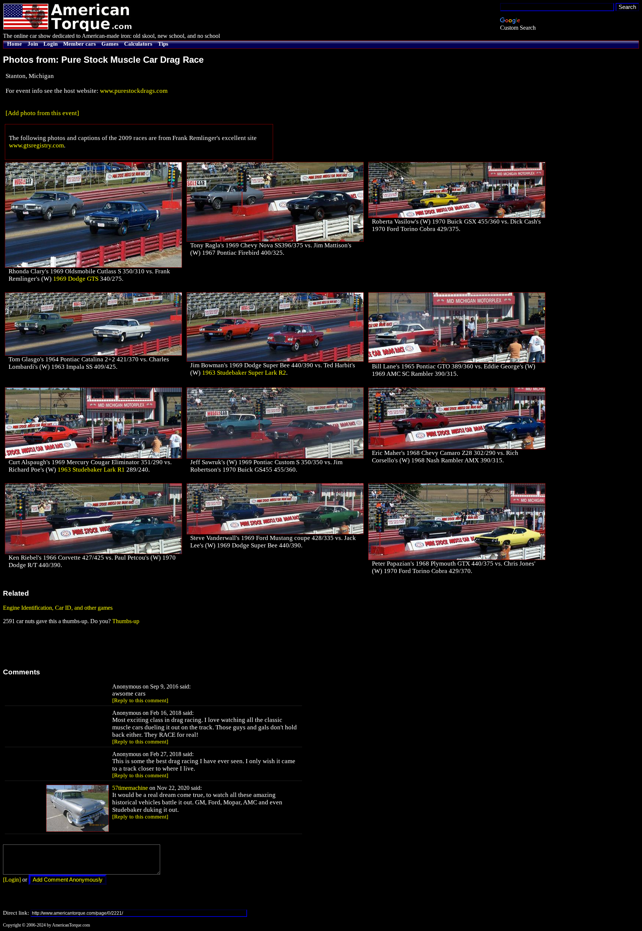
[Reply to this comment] (140, 700)
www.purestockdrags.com (134, 90)
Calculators (138, 44)
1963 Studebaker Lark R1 (91, 469)
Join (32, 44)
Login (50, 44)
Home (14, 44)
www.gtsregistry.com (36, 145)
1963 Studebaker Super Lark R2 (244, 372)
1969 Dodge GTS (75, 278)
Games (110, 44)
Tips (163, 44)
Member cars (79, 44)
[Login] (12, 879)
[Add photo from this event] (42, 113)
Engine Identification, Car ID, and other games (58, 608)
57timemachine (130, 788)
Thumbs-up (125, 621)
